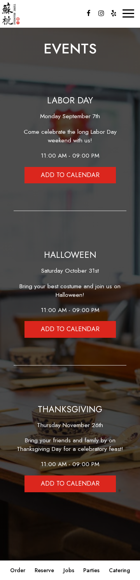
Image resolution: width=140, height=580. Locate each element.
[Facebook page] (88, 13)
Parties (91, 570)
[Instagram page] (101, 13)
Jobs (68, 570)
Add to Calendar (70, 174)
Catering (119, 570)
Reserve (44, 570)
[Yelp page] (113, 13)
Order (17, 570)
